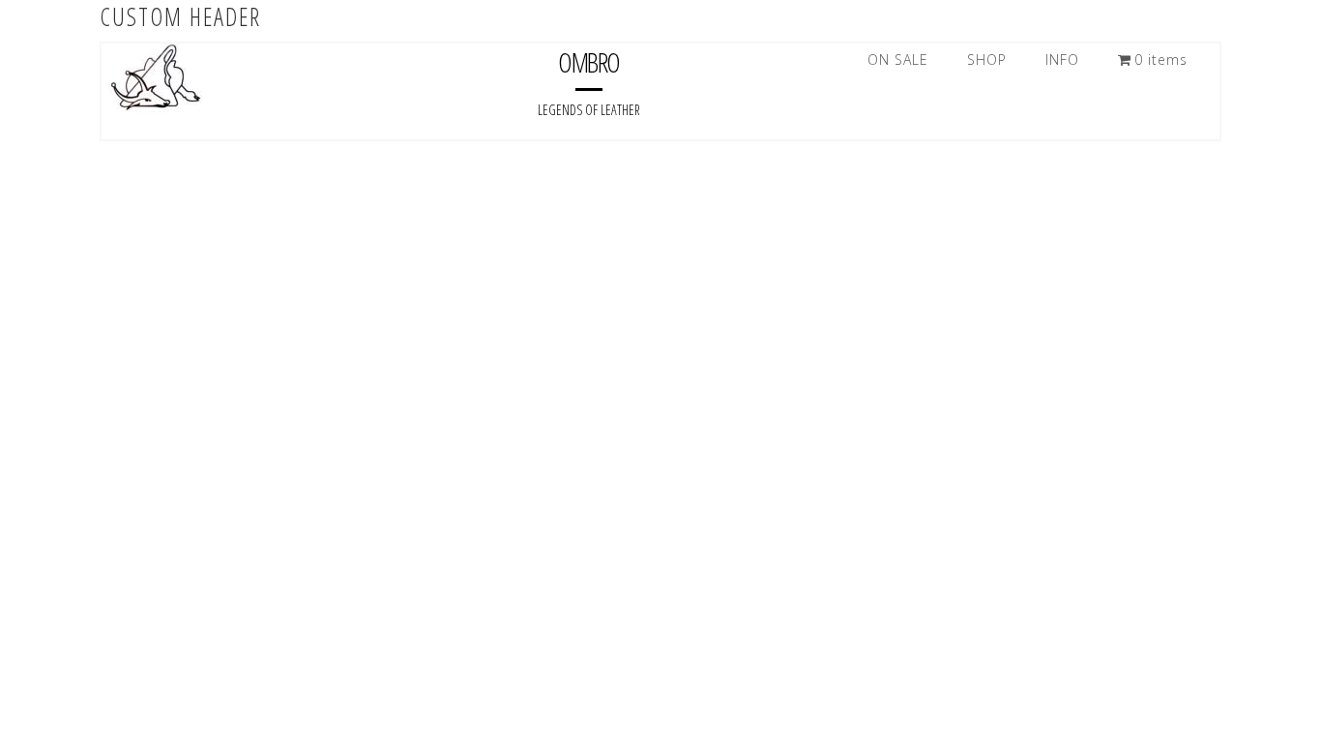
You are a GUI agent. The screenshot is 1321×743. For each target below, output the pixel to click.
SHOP (987, 59)
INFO (1062, 59)
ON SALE (897, 59)
